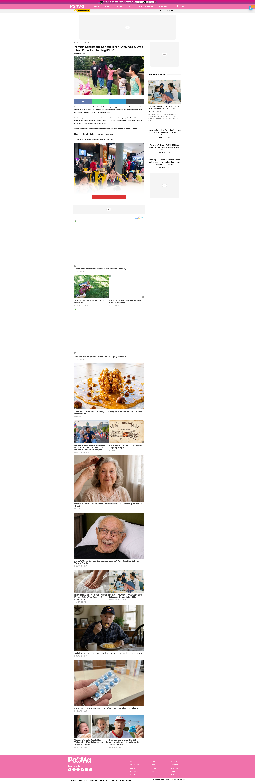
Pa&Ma (76, 42)
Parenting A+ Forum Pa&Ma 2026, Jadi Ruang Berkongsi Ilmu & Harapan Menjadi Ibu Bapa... (164, 147)
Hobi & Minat (85, 42)
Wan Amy (79, 53)
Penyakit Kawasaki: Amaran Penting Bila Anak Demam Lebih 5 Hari (164, 107)
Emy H (161, 137)
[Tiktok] (167, 11)
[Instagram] (163, 11)
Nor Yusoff (151, 111)
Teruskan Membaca (109, 197)
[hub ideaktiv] (183, 5)
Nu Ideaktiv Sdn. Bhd (167, 779)
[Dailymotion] (172, 11)
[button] (177, 6)
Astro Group (182, 779)
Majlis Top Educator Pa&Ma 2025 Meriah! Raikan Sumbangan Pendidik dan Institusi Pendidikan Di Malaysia (165, 162)
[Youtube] (170, 11)
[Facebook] (160, 11)
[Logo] (77, 6)
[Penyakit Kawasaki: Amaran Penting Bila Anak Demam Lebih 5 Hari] (164, 92)
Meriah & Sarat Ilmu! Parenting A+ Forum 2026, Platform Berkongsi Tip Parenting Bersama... (165, 132)
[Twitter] (165, 11)
